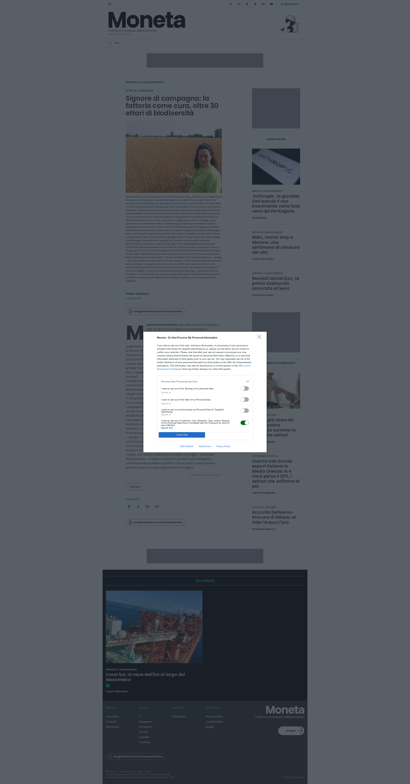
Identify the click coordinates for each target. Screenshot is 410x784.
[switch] (245, 388)
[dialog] (205, 392)
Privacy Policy (223, 446)
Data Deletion (187, 446)
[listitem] (205, 381)
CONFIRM (182, 435)
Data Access (205, 446)
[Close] (260, 338)
